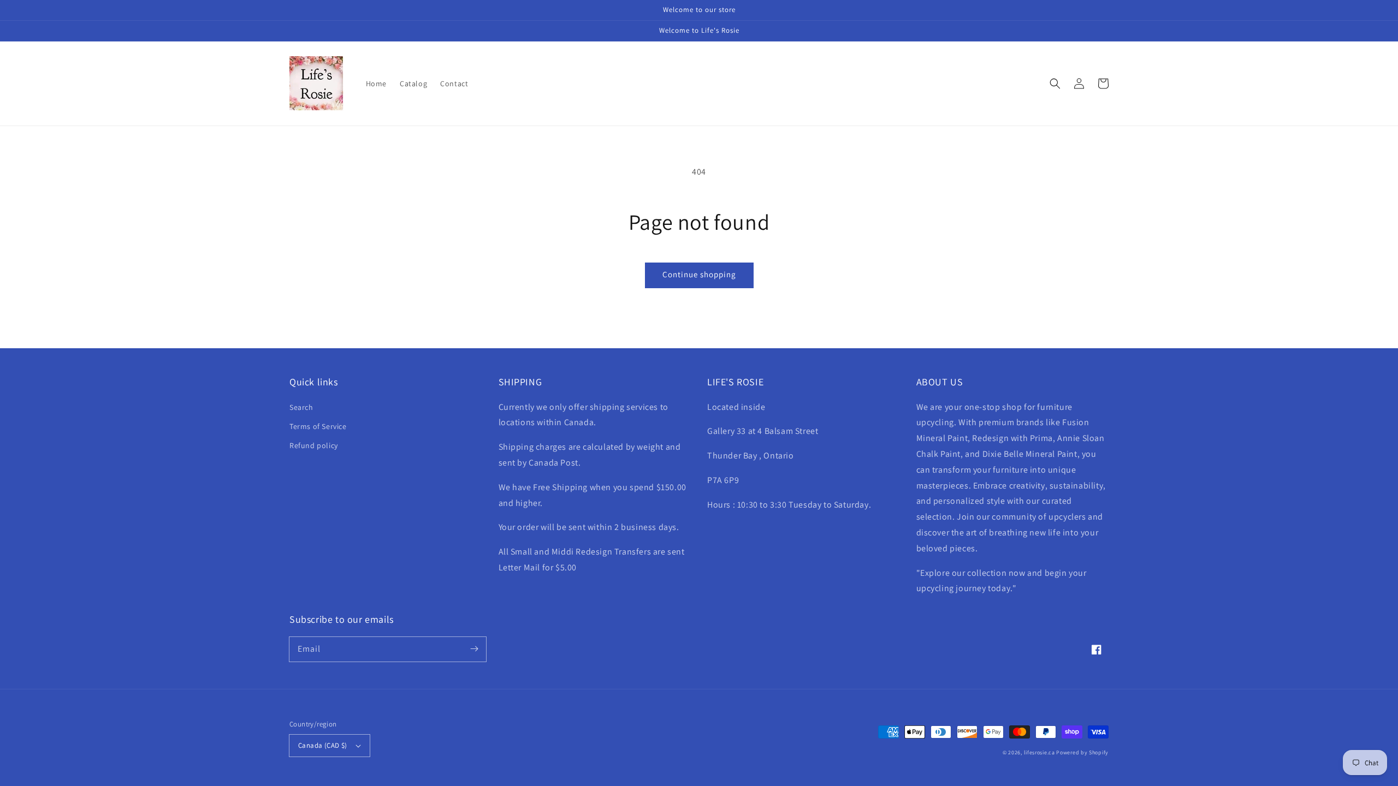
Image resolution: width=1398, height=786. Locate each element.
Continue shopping (699, 274)
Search (301, 407)
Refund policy (313, 445)
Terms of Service (318, 426)
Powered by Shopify (1082, 752)
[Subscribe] (474, 649)
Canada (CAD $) (322, 745)
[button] (1055, 84)
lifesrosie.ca (1039, 752)
